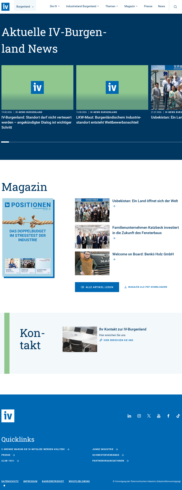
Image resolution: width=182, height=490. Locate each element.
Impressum (30, 481)
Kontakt (32, 338)
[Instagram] (139, 416)
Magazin (24, 186)
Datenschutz (10, 481)
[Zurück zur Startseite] (5, 7)
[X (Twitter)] (149, 416)
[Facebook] (168, 416)
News (161, 6)
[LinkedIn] (129, 416)
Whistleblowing (79, 481)
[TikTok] (178, 416)
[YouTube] (158, 416)
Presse (148, 6)
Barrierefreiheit (53, 481)
